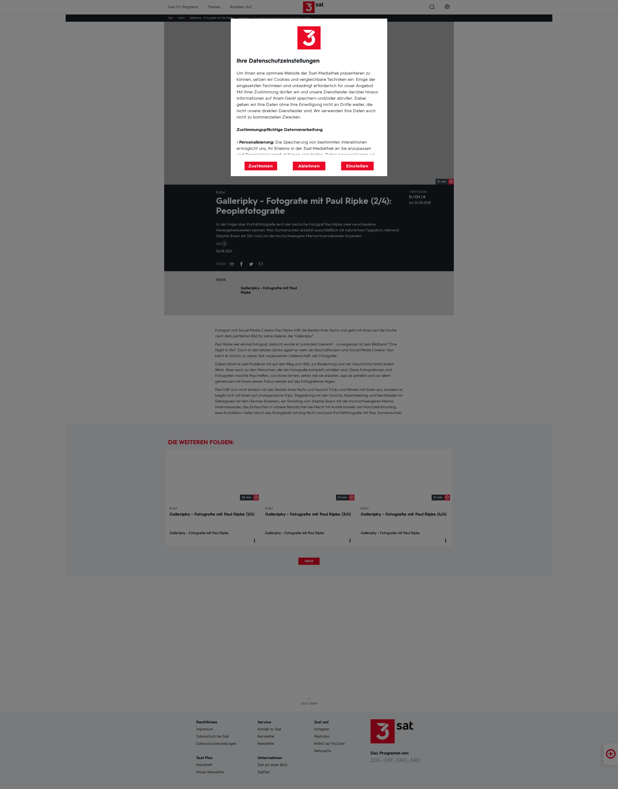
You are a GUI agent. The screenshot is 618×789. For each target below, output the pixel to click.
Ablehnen (309, 166)
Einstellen (357, 166)
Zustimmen (260, 166)
